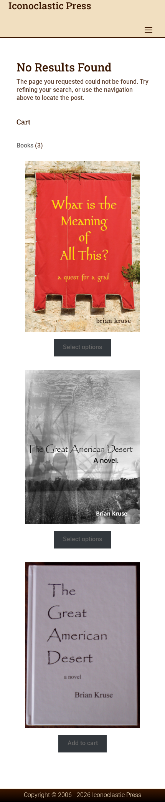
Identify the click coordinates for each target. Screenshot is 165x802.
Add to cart (83, 743)
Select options (82, 347)
